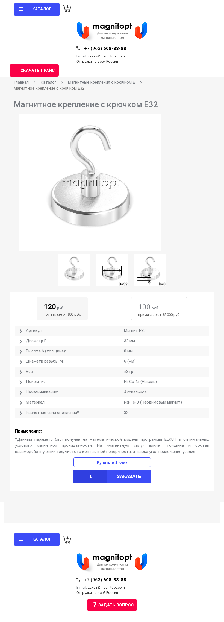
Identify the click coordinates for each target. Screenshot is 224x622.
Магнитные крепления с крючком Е (101, 82)
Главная (21, 82)
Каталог (48, 82)
